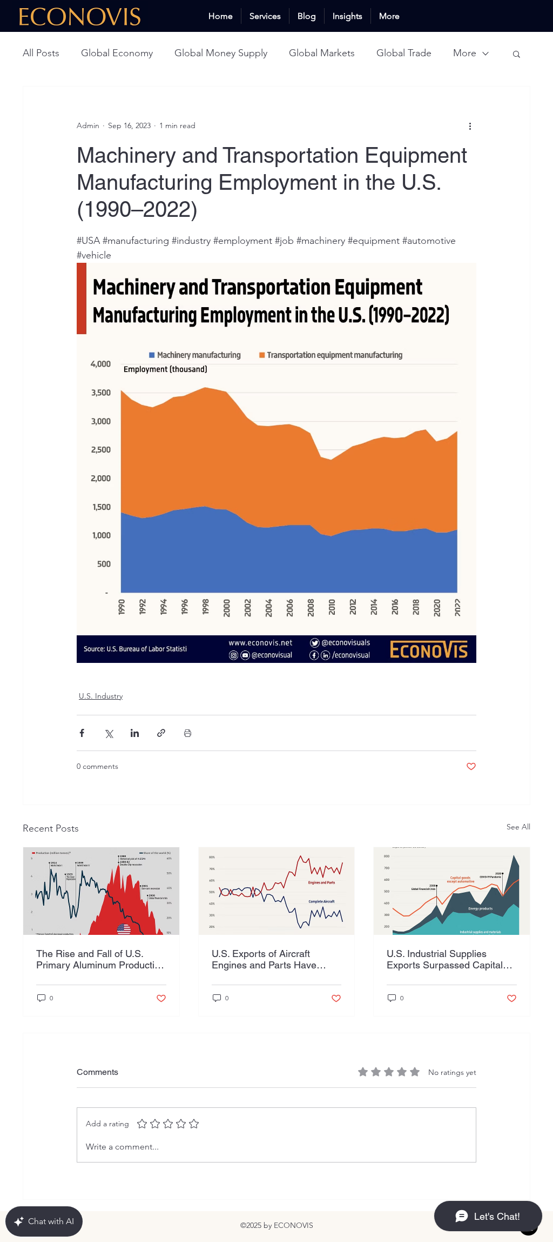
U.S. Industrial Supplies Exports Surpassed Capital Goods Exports (445, 959)
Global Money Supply (220, 53)
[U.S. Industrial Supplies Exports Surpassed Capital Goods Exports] (452, 891)
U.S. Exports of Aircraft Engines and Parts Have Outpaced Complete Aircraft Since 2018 (272, 959)
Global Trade (403, 53)
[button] (516, 53)
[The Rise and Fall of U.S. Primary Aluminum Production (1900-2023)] (101, 891)
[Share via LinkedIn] (135, 733)
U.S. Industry (101, 696)
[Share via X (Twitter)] (108, 733)
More (464, 53)
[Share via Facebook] (82, 733)
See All (518, 827)
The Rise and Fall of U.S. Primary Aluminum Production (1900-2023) (100, 959)
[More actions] (469, 125)
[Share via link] (161, 733)
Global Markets (322, 53)
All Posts (41, 53)
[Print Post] (188, 733)
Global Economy (117, 53)
